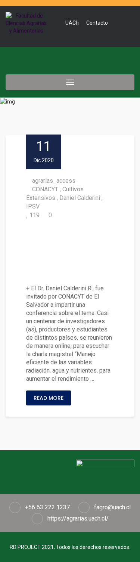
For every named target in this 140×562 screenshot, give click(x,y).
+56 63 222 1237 (47, 507)
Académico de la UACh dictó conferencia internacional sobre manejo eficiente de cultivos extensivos (69, 252)
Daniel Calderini (79, 197)
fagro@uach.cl (112, 507)
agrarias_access (53, 180)
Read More (48, 398)
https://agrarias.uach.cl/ (78, 518)
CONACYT (45, 189)
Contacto (97, 23)
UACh (72, 23)
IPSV (33, 206)
